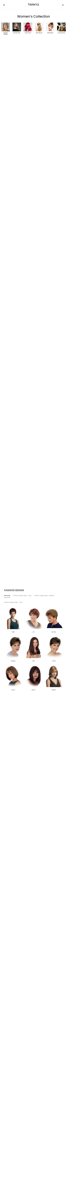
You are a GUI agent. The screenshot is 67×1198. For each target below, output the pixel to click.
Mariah (54, 690)
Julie (33, 661)
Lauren (13, 690)
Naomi (33, 690)
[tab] (7, 596)
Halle (13, 632)
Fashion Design (5, 33)
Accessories (61, 33)
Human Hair (16, 33)
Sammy (54, 632)
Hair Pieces (39, 33)
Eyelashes (50, 33)
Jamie (54, 661)
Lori (33, 632)
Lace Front (28, 33)
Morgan (13, 661)
